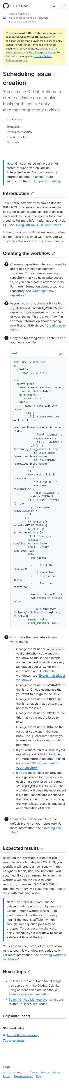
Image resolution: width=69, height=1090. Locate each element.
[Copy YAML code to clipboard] (60, 353)
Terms (34, 1072)
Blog (38, 1076)
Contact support (16, 1040)
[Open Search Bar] (54, 6)
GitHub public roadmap (44, 181)
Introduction (16, 193)
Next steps (14, 971)
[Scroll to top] (61, 1082)
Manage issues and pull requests (28, 17)
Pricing (7, 1076)
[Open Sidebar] (4, 18)
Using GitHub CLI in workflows (37, 225)
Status (56, 1072)
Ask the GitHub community (23, 1035)
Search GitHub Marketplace (28, 999)
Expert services (23, 1076)
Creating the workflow (27, 253)
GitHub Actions (18, 13)
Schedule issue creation (23, 21)
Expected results (21, 848)
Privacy (44, 1072)
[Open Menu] (63, 6)
